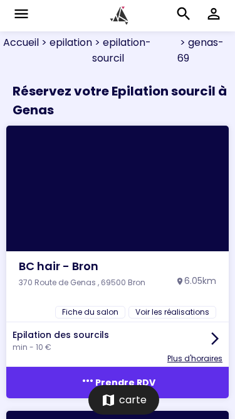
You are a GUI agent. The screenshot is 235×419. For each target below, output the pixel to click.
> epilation (65, 42)
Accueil (21, 42)
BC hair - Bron (58, 266)
